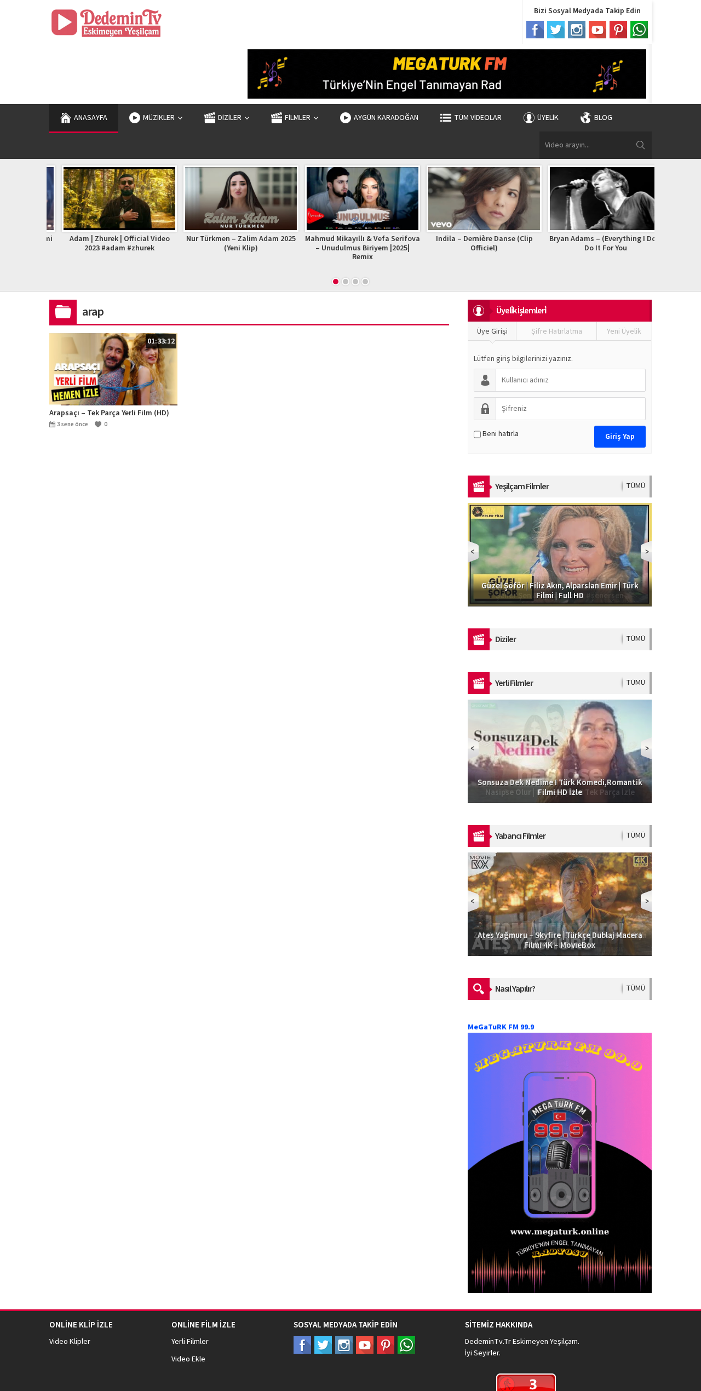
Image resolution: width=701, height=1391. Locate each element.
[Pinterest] (618, 29)
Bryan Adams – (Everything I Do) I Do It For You (594, 243)
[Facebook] (535, 29)
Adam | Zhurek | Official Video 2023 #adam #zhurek (108, 243)
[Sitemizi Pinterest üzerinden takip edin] (385, 1345)
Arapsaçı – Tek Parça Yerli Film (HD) (109, 413)
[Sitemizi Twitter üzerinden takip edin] (323, 1345)
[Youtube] (597, 29)
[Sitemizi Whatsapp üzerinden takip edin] (406, 1345)
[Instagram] (576, 29)
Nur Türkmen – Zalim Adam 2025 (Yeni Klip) (229, 243)
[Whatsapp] (639, 29)
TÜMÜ (635, 485)
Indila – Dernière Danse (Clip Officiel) (472, 243)
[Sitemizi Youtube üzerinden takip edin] (365, 1345)
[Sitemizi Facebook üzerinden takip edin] (302, 1345)
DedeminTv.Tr (488, 1341)
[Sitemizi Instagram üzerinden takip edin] (344, 1345)
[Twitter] (556, 29)
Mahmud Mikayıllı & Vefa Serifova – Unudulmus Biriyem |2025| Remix (350, 248)
